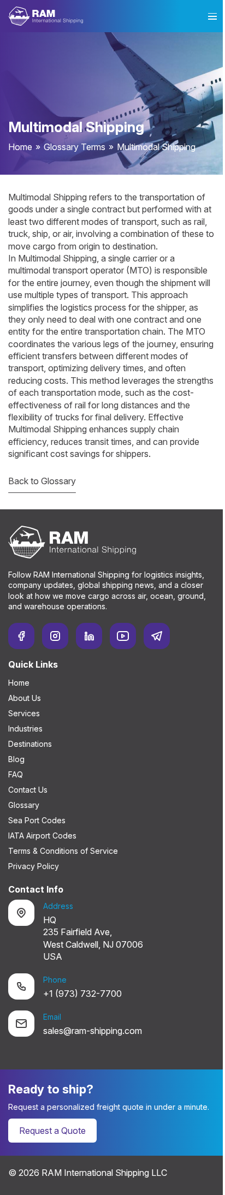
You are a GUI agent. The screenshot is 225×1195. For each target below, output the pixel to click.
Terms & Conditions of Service (63, 850)
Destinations (30, 743)
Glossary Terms (74, 146)
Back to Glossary (42, 480)
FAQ (15, 774)
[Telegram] (157, 636)
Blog (16, 759)
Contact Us (28, 789)
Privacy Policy (33, 866)
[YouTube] (123, 636)
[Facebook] (21, 636)
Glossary (23, 805)
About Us (24, 698)
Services (24, 713)
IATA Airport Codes (42, 835)
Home (20, 146)
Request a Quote (52, 1130)
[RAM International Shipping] (45, 16)
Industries (25, 728)
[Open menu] (212, 16)
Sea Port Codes (37, 820)
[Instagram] (55, 636)
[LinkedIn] (89, 636)
